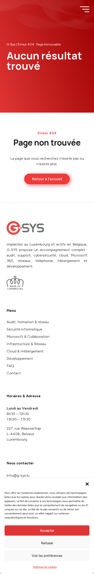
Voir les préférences (47, 556)
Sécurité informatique (24, 329)
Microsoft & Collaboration (28, 336)
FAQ (10, 366)
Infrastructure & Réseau (26, 344)
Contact (14, 373)
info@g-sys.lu (18, 475)
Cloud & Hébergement (25, 351)
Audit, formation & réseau (28, 322)
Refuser (47, 543)
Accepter (47, 531)
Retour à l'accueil (47, 179)
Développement (20, 358)
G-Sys (11, 44)
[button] (87, 484)
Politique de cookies (45, 567)
